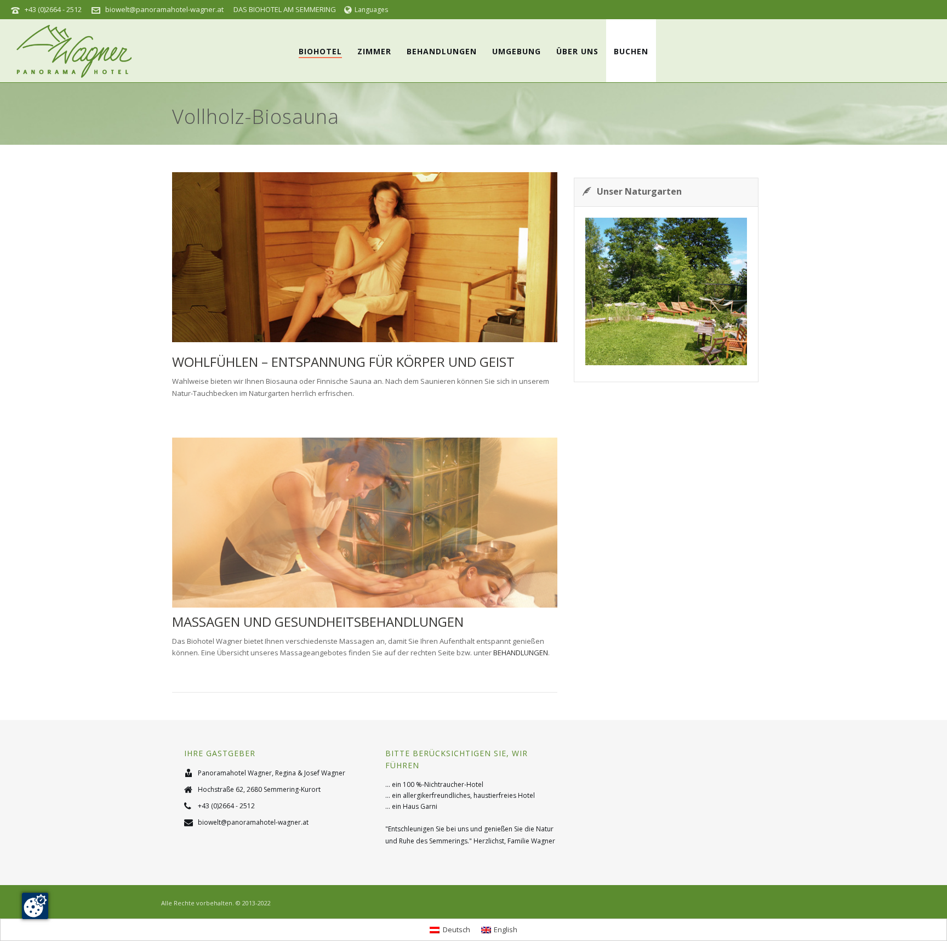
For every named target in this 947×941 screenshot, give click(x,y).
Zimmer (374, 51)
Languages (371, 9)
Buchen (631, 51)
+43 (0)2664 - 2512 (53, 9)
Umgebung (516, 51)
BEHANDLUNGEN (520, 652)
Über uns (577, 51)
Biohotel (320, 51)
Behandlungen (442, 51)
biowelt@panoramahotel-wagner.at (164, 9)
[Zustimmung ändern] (35, 906)
